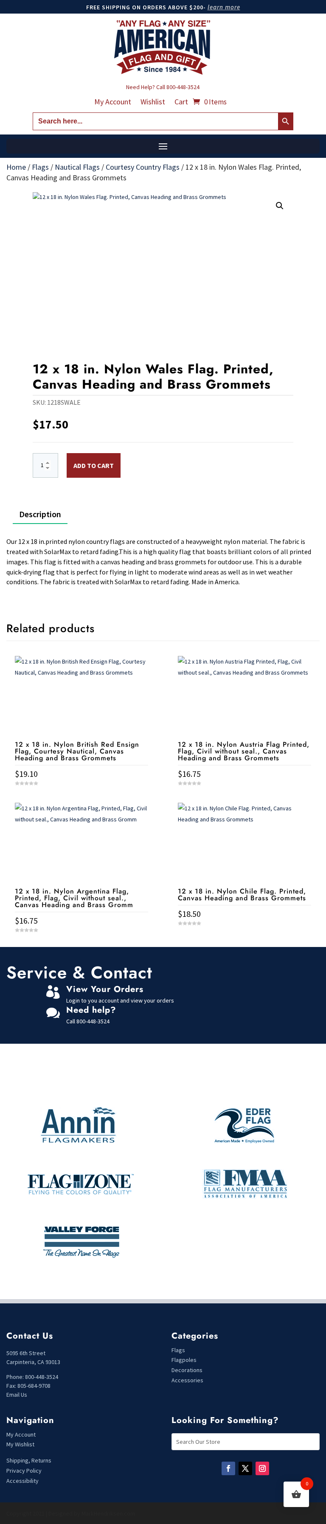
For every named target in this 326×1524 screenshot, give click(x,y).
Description (40, 514)
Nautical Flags (77, 167)
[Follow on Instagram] (262, 1468)
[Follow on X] (245, 1468)
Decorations (186, 1370)
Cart (181, 102)
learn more (224, 7)
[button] (279, 205)
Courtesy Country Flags (143, 167)
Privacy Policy (24, 1470)
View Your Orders (104, 989)
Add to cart (93, 465)
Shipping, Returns (28, 1460)
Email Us (16, 1394)
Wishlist (153, 102)
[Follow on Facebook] (228, 1468)
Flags (40, 167)
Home (16, 167)
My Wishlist (20, 1444)
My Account (112, 102)
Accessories (187, 1380)
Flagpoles (184, 1360)
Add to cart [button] (81, 945)
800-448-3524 (183, 87)
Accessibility (22, 1481)
